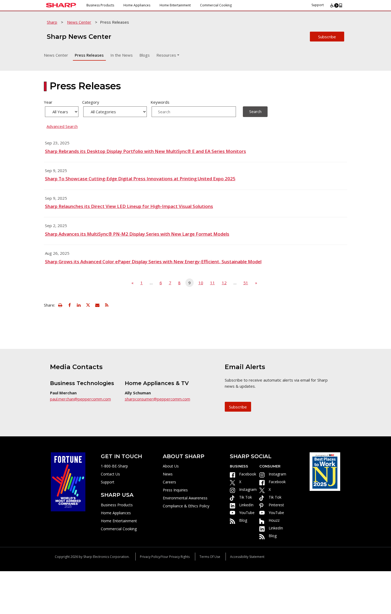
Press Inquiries (175, 489)
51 (245, 282)
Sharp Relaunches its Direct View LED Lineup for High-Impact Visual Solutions (129, 206)
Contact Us (110, 474)
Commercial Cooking (216, 5)
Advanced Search (62, 126)
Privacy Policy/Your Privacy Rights (165, 556)
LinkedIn (246, 504)
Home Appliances (136, 5)
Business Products (100, 5)
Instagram (248, 489)
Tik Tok (245, 497)
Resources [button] (166, 55)
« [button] (132, 282)
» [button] (256, 282)
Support (317, 5)
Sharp (52, 22)
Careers (169, 481)
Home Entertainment (175, 5)
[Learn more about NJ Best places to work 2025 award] (325, 471)
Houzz (274, 520)
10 (200, 282)
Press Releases (89, 55)
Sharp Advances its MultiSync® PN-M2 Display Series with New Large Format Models (137, 234)
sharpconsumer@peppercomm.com (157, 399)
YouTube (247, 512)
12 (224, 282)
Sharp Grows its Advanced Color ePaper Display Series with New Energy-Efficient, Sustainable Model (153, 261)
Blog (243, 520)
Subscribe (327, 36)
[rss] (107, 305)
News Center (79, 22)
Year (48, 102)
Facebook (247, 474)
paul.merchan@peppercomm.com (80, 399)
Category (90, 102)
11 (212, 282)
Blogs (144, 55)
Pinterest (276, 504)
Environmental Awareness (185, 497)
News (168, 474)
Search (255, 111)
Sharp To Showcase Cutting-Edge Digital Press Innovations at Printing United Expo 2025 (140, 179)
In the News (121, 55)
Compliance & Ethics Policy (186, 505)
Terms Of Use (209, 556)
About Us (171, 466)
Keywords (160, 102)
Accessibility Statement (247, 556)
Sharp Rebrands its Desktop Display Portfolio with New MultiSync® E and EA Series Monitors (145, 151)
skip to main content (23, 16)
